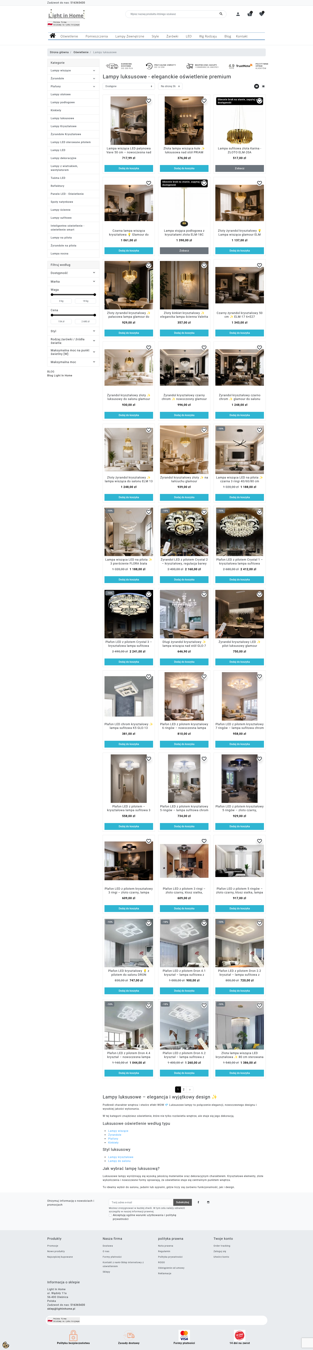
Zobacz (240, 168)
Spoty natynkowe (62, 201)
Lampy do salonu (119, 1161)
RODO (161, 1262)
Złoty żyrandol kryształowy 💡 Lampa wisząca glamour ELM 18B (239, 234)
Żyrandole (57, 78)
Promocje (52, 1245)
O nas (106, 1251)
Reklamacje (164, 1273)
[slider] (52, 294)
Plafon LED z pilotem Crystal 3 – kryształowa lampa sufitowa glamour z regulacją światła (128, 645)
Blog (50, 371)
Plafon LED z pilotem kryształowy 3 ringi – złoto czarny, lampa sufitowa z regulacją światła (129, 892)
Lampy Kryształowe (64, 126)
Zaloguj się (220, 1251)
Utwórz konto (221, 1257)
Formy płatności (112, 1257)
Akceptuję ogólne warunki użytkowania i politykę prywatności (144, 1217)
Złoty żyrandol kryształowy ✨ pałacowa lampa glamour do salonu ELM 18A (129, 316)
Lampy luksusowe (62, 118)
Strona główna (59, 52)
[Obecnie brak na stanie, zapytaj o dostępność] (239, 120)
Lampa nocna (59, 253)
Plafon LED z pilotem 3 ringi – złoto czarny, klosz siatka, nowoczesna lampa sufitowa (184, 892)
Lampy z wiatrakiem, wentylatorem (64, 168)
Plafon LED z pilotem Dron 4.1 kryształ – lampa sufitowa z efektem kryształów (184, 974)
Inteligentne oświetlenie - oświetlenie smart (67, 227)
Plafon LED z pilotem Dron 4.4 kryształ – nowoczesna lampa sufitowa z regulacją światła (128, 1056)
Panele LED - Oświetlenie (67, 193)
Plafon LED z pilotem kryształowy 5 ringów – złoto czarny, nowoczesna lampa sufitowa (240, 810)
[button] (250, 14)
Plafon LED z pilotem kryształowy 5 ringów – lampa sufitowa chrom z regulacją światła (184, 810)
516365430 (77, 2)
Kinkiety (56, 110)
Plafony (56, 86)
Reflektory (57, 185)
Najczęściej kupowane (60, 1257)
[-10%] (239, 449)
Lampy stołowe (61, 94)
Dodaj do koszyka (129, 168)
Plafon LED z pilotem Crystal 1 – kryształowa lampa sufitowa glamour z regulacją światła (239, 563)
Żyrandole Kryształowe (66, 134)
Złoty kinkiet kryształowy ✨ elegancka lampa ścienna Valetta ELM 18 (184, 316)
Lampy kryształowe (120, 1157)
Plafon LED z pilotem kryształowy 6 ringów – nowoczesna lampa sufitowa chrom (184, 727)
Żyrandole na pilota (63, 245)
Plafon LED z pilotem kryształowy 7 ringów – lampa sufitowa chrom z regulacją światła (240, 727)
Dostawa (108, 1245)
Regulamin (164, 1251)
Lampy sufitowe (61, 217)
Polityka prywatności (170, 1257)
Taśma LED (58, 178)
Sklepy (106, 1271)
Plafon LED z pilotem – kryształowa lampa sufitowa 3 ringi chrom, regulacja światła (128, 810)
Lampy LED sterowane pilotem (71, 142)
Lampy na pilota (61, 237)
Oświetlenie (81, 52)
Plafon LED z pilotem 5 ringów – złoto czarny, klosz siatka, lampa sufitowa (239, 892)
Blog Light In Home (59, 375)
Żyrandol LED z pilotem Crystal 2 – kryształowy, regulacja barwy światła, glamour (184, 563)
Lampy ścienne (61, 209)
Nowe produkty (56, 1251)
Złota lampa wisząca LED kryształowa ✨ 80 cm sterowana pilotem (240, 1056)
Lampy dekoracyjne (63, 158)
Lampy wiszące (61, 70)
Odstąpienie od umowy (171, 1268)
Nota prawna (165, 1245)
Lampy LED (58, 150)
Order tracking (222, 1245)
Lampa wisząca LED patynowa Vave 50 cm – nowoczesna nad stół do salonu (128, 152)
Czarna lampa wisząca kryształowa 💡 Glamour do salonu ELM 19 (129, 234)
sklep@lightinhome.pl (61, 1308)
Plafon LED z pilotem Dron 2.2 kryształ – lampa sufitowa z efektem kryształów (239, 974)
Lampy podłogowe (63, 102)
